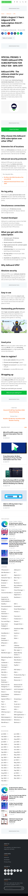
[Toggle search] (23, 2)
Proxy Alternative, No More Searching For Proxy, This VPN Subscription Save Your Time (12, 457)
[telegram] (5, 870)
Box (10, 529)
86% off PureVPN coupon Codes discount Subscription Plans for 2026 (13, 434)
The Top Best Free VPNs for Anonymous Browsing (16, 560)
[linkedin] (11, 870)
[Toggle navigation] (25, 2)
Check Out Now (14, 129)
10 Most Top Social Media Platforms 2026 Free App (16, 553)
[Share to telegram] (21, 33)
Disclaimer (7, 859)
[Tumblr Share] (15, 33)
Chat (14, 550)
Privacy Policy (7, 862)
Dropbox (20, 529)
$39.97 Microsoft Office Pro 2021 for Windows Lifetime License (17, 811)
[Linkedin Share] (12, 33)
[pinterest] (14, 870)
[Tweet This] (5, 33)
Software (20, 521)
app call (11, 550)
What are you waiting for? (14, 393)
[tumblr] (8, 870)
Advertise (6, 857)
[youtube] (17, 870)
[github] (11, 873)
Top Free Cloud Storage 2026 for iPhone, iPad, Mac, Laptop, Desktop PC (17, 532)
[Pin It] (8, 33)
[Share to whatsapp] (18, 33)
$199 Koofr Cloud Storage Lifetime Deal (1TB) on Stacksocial (16, 820)
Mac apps (23, 558)
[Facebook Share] (2, 33)
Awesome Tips (12, 538)
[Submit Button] (22, 888)
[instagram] (17, 2)
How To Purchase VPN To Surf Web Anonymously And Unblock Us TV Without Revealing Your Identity (13, 481)
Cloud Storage (14, 529)
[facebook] (14, 2)
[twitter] (5, 873)
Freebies (15, 521)
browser (11, 521)
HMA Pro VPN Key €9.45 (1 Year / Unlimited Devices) (13, 504)
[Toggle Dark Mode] (20, 2)
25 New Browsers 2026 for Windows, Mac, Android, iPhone (17, 523)
